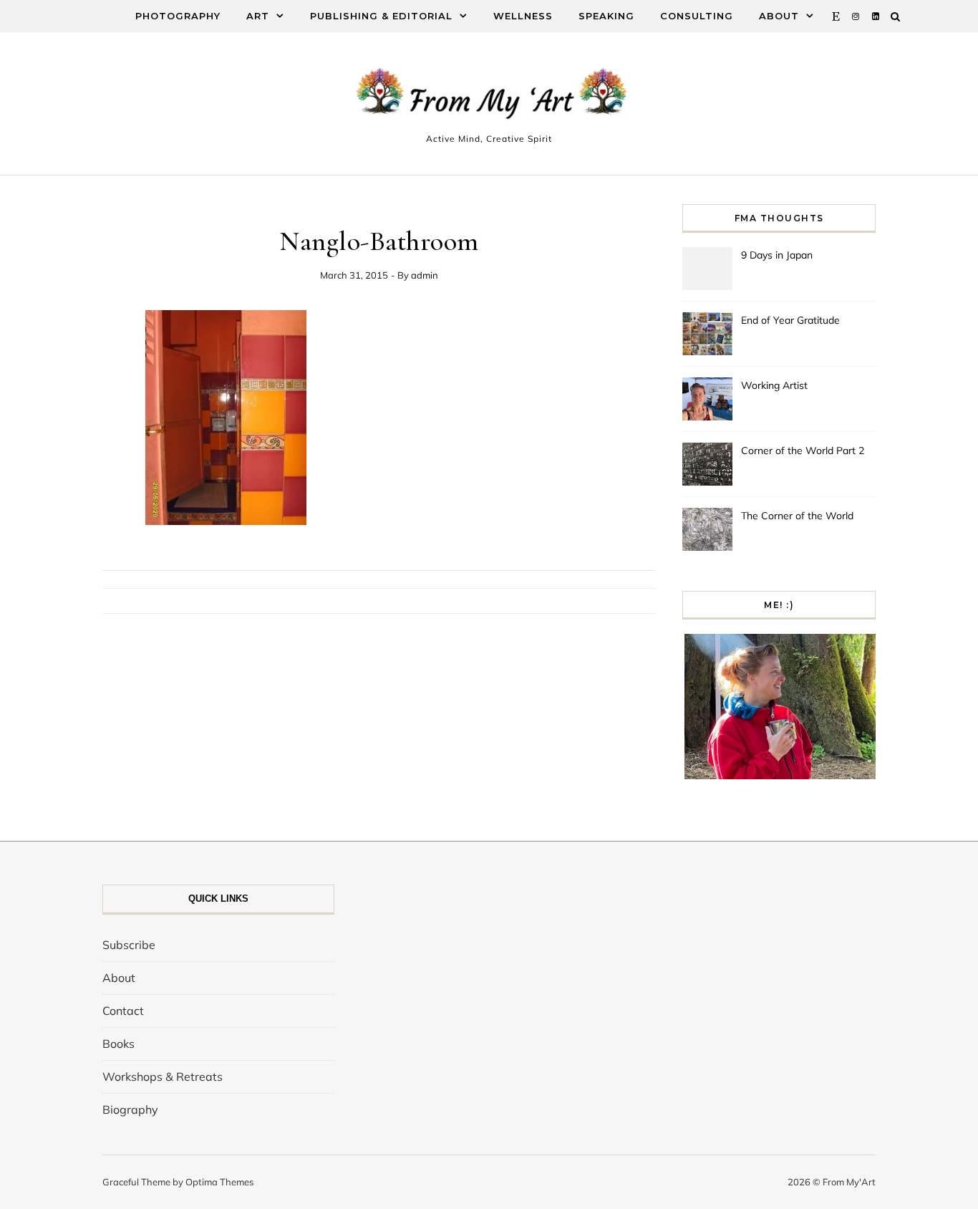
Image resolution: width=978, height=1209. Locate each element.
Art (257, 15)
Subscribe (128, 945)
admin (424, 275)
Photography (178, 15)
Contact (123, 1010)
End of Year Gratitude (790, 320)
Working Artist (774, 385)
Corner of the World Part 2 (802, 450)
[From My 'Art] (489, 97)
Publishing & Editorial (381, 15)
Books (118, 1043)
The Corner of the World (797, 515)
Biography (130, 1109)
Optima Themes (219, 1182)
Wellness (523, 15)
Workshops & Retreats (162, 1076)
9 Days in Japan (777, 255)
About (779, 15)
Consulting (696, 15)
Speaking (606, 15)
